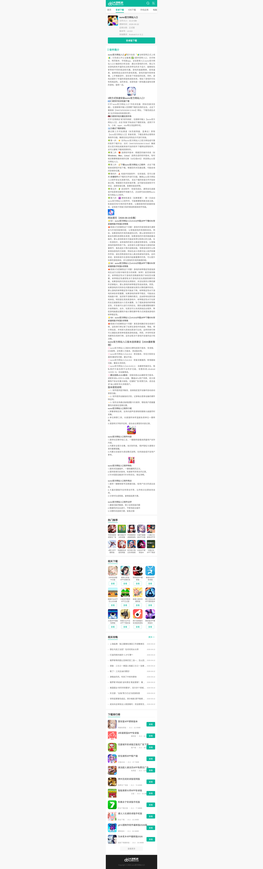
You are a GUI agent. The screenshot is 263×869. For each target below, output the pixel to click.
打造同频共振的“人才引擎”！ (122, 654)
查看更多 (131, 848)
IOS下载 (132, 9)
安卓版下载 (131, 40)
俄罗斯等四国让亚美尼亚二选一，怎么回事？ (128, 660)
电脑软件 (157, 9)
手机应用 (144, 9)
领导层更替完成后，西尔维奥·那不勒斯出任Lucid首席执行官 (128, 698)
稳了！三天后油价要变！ (120, 671)
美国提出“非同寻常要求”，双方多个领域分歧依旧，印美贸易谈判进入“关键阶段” (128, 687)
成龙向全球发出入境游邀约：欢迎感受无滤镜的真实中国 (128, 704)
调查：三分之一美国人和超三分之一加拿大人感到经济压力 (128, 665)
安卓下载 (120, 9)
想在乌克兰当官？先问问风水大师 (124, 649)
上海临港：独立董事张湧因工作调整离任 (127, 643)
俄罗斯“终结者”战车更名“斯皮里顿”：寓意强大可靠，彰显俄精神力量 (128, 682)
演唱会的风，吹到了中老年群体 (123, 676)
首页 (109, 9)
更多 (150, 637)
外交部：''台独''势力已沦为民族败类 (125, 693)
